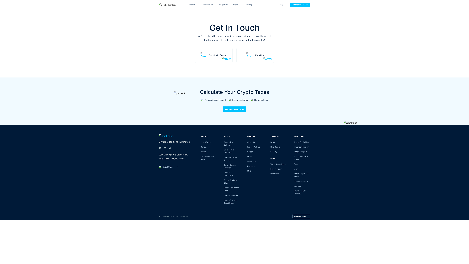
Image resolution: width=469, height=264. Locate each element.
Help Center (275, 147)
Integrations (223, 5)
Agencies (297, 186)
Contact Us (251, 161)
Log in (282, 5)
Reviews (204, 147)
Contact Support (301, 216)
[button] (192, 5)
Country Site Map (301, 181)
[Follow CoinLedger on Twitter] (170, 148)
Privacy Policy (276, 169)
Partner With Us (253, 147)
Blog (249, 171)
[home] (171, 5)
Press (249, 156)
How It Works (206, 142)
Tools (296, 164)
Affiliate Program (300, 152)
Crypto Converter (231, 195)
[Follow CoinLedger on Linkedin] (165, 148)
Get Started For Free (300, 5)
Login (296, 169)
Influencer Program (301, 147)
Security (273, 152)
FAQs (272, 142)
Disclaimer (274, 174)
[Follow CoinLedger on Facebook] (160, 148)
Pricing (203, 152)
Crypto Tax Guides (301, 142)
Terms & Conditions (278, 164)
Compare (251, 166)
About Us (251, 142)
